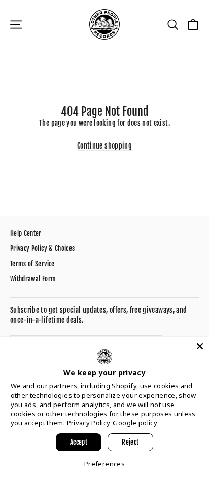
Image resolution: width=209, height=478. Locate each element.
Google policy (135, 422)
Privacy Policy (89, 422)
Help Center (26, 233)
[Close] (200, 346)
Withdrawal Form (33, 279)
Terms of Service (32, 264)
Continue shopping (104, 145)
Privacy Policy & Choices (42, 248)
